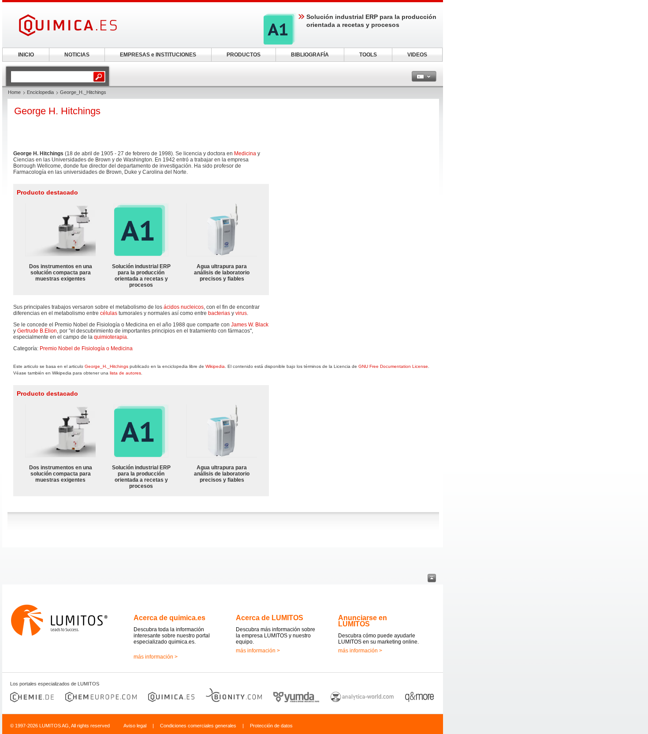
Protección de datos (271, 725)
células (108, 313)
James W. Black (249, 325)
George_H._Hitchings (106, 366)
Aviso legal (134, 725)
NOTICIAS (76, 55)
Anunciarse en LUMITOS (362, 621)
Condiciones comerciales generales (198, 725)
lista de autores (125, 373)
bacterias (219, 313)
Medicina (245, 153)
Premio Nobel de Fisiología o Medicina (86, 348)
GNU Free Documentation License (393, 366)
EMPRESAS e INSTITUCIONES (158, 55)
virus (241, 313)
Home (14, 92)
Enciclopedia (40, 92)
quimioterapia (110, 337)
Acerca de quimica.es (169, 618)
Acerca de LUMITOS (269, 618)
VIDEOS (417, 55)
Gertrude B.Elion (37, 331)
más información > (156, 657)
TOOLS (368, 55)
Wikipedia (215, 366)
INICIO (26, 55)
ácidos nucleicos (184, 307)
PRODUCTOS (244, 55)
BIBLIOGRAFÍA (310, 55)
